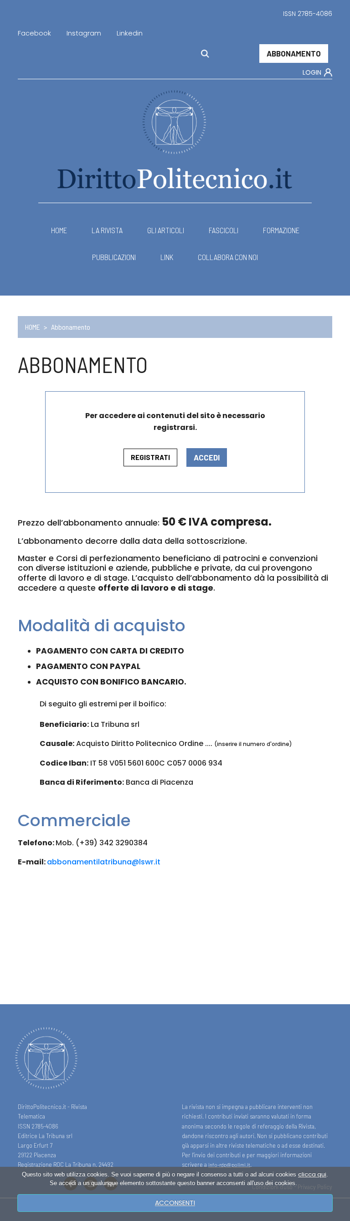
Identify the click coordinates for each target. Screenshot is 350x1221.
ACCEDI (207, 457)
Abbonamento (294, 53)
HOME (32, 326)
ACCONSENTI (175, 1202)
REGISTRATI (150, 457)
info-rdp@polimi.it (229, 1164)
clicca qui (312, 1174)
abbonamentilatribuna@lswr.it (103, 862)
